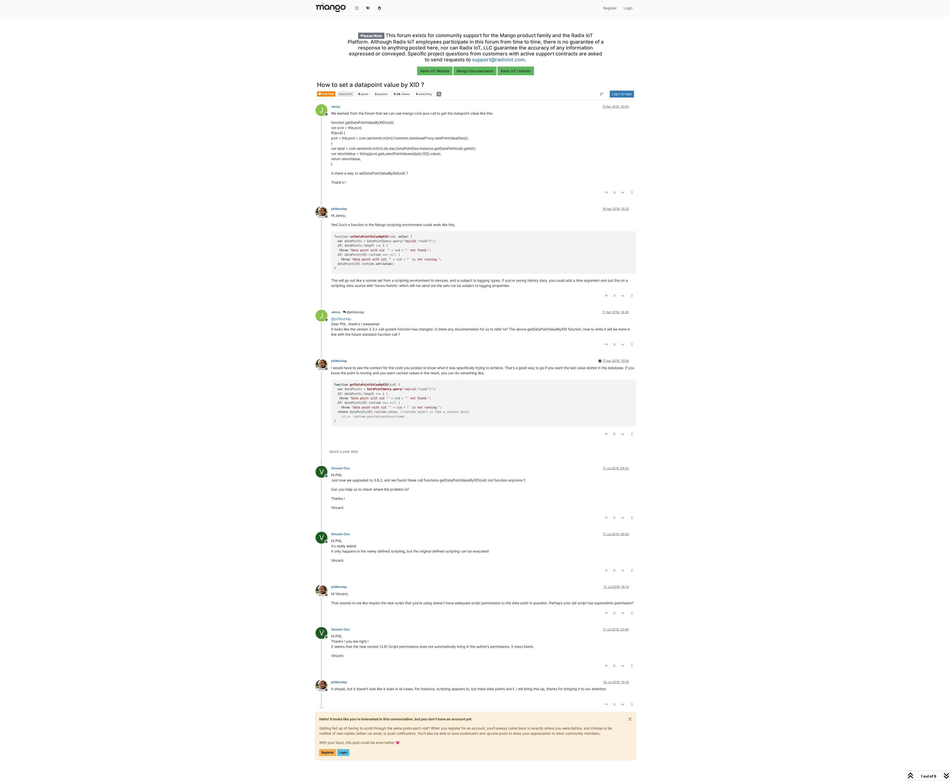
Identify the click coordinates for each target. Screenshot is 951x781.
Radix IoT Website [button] (434, 71)
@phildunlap (355, 312)
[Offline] (323, 212)
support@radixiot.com (498, 60)
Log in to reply (622, 94)
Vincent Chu (340, 468)
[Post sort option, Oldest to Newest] (602, 94)
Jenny (335, 106)
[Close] (630, 719)
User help (327, 94)
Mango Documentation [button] (475, 71)
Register (327, 752)
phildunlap (339, 209)
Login (343, 752)
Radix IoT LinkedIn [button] (516, 71)
